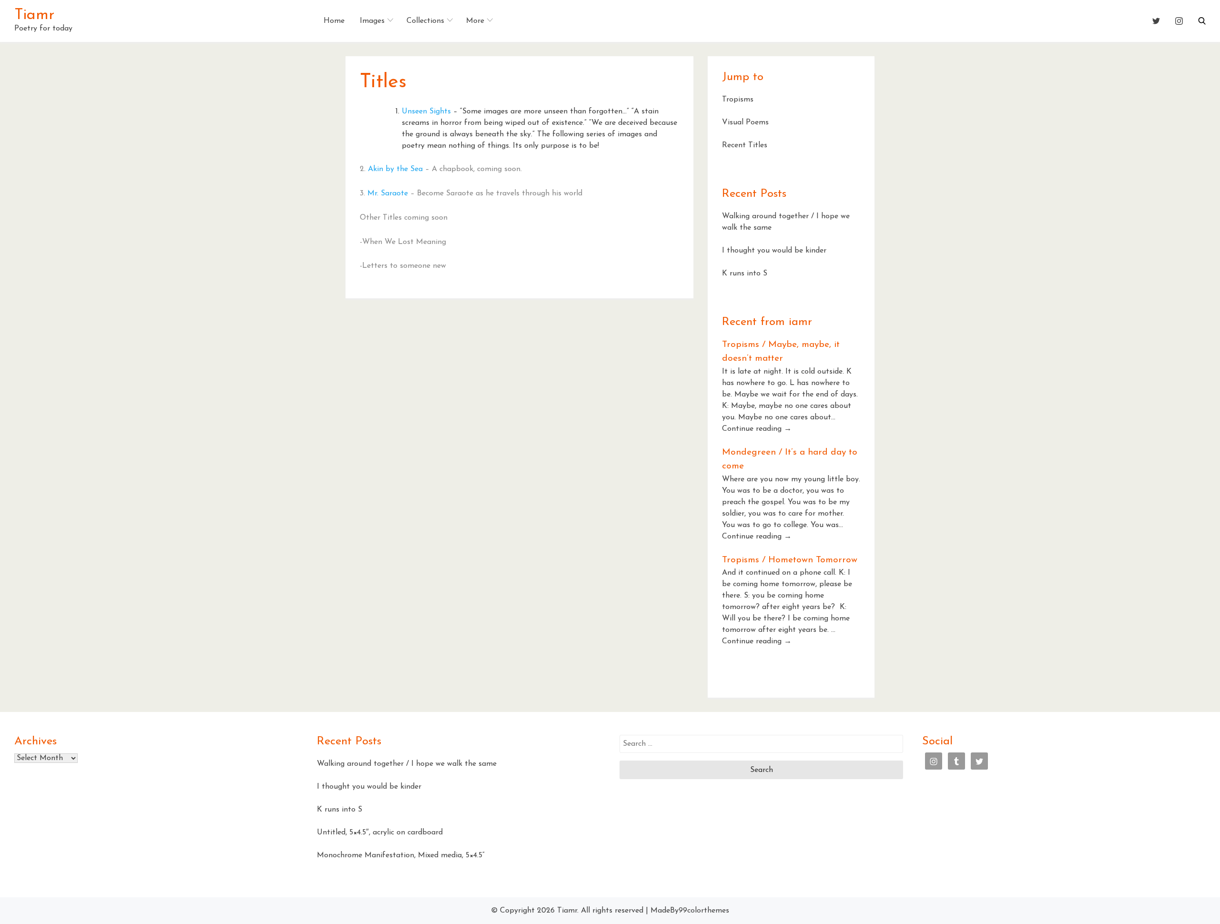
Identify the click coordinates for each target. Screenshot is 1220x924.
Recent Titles (744, 145)
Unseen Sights (426, 111)
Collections (425, 21)
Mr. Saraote (387, 193)
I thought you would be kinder (774, 250)
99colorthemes (704, 910)
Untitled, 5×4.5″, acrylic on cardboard (380, 832)
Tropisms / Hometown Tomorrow (789, 560)
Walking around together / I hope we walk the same (407, 764)
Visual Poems (745, 122)
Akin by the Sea (395, 169)
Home (334, 21)
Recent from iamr (767, 322)
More (475, 21)
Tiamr (34, 15)
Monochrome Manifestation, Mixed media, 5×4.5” (401, 855)
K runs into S (744, 273)
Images (372, 21)
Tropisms (737, 99)
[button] (1202, 21)
